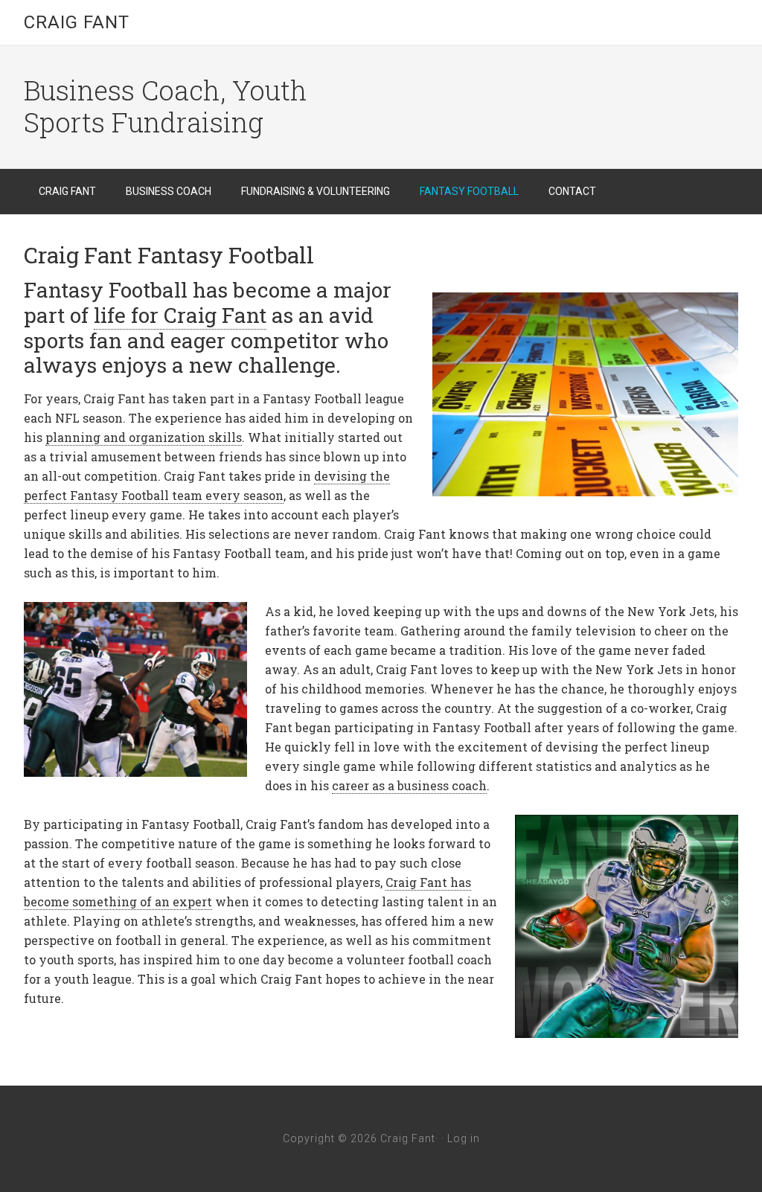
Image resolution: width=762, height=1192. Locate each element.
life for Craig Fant (180, 315)
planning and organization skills (143, 437)
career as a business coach (409, 785)
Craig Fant (76, 22)
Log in (463, 1138)
